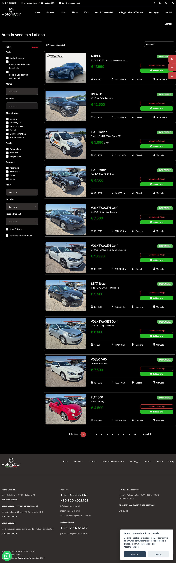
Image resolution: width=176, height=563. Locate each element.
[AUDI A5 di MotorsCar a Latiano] (66, 67)
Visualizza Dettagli (157, 65)
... (140, 434)
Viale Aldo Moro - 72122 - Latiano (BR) (39, 3)
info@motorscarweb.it (71, 3)
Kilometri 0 (15, 171)
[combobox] (22, 91)
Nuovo (13, 175)
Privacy (171, 461)
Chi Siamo (93, 461)
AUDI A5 (96, 56)
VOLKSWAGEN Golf (104, 208)
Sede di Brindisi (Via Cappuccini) (18, 76)
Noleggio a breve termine (113, 461)
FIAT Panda (98, 170)
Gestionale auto (24, 558)
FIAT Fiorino (99, 132)
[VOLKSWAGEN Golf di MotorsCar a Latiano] (66, 219)
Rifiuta (158, 554)
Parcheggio (135, 461)
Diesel (13, 130)
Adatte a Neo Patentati (21, 235)
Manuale (14, 152)
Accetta (134, 554)
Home (65, 461)
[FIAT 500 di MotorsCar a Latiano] (66, 409)
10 (135, 434)
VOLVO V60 (99, 359)
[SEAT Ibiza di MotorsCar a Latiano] (66, 295)
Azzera (34, 47)
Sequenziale (15, 156)
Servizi (148, 461)
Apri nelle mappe (9, 499)
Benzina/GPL (16, 122)
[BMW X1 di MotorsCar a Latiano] (66, 105)
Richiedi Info (157, 70)
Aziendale (14, 168)
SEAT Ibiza (98, 283)
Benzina (13, 119)
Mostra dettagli (131, 547)
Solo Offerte (16, 229)
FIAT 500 (97, 397)
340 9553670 (10, 3)
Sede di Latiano (17, 58)
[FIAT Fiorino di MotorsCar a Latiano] (66, 143)
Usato (13, 179)
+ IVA (106, 143)
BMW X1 (96, 94)
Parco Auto (78, 461)
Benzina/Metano (17, 126)
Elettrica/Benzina (18, 133)
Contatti (159, 461)
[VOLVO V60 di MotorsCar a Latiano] (66, 371)
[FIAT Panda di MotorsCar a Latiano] (66, 181)
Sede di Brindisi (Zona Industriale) (19, 66)
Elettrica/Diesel (17, 137)
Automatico (15, 149)
